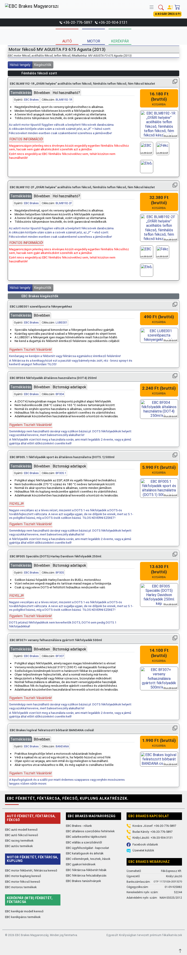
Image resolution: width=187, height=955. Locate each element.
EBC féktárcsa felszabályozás (86, 875)
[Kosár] (177, 6)
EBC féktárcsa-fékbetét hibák (86, 870)
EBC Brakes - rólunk (79, 825)
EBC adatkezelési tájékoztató (86, 836)
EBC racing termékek (19, 840)
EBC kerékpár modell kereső (24, 911)
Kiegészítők (42, 65)
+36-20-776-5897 (77, 22)
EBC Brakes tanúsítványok (83, 881)
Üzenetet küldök (143, 850)
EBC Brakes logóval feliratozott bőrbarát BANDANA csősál (52, 730)
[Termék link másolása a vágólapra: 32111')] (175, 185)
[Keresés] (161, 7)
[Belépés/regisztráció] (170, 6)
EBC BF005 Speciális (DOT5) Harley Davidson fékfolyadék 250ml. (56, 556)
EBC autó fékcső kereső (21, 835)
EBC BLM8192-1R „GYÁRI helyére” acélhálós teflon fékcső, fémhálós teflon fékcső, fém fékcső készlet (82, 83)
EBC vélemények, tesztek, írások (88, 859)
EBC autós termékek (19, 846)
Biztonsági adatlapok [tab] (69, 387)
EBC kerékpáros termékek (23, 917)
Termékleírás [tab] (20, 93)
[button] (152, 6)
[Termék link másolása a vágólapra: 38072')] (175, 638)
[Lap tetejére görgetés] (180, 950)
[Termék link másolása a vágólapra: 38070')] (175, 375)
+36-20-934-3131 (113, 22)
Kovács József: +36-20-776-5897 (154, 825)
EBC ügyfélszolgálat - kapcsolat (87, 848)
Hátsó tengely (20, 65)
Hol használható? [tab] (66, 93)
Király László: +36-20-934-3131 (152, 837)
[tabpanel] (72, 128)
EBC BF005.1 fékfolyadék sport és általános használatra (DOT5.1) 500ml (62, 457)
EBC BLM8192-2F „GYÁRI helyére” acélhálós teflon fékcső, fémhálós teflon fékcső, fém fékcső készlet (82, 187)
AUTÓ (67, 41)
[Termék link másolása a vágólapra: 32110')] (175, 81)
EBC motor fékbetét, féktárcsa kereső (31, 870)
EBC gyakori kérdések (81, 864)
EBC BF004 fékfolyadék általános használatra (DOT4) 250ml (53, 378)
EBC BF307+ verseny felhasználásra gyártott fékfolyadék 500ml (56, 640)
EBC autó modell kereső (21, 829)
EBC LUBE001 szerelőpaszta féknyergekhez (41, 306)
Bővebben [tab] (42, 93)
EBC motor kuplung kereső (23, 876)
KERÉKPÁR (120, 41)
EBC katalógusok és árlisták (85, 853)
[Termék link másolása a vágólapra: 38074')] (175, 728)
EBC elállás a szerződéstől (84, 842)
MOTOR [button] (93, 41)
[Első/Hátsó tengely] (146, 166)
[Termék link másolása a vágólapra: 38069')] (175, 554)
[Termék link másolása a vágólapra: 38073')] (175, 304)
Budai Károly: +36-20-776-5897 (152, 831)
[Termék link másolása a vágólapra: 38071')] (175, 455)
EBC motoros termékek (21, 887)
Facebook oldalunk (145, 844)
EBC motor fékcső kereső (22, 881)
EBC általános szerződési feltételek (90, 831)
